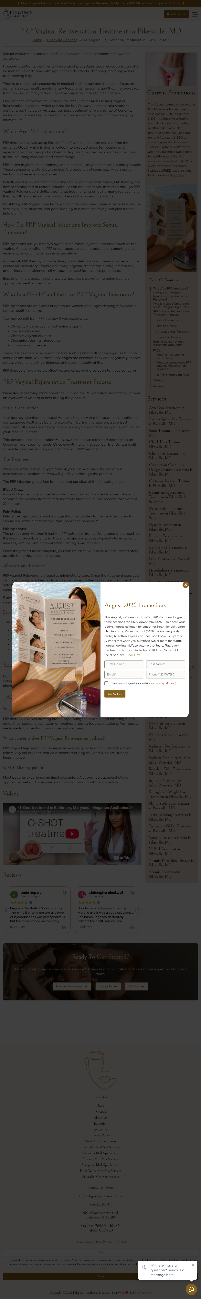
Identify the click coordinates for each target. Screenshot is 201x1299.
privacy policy (157, 683)
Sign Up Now (115, 693)
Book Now (133, 655)
